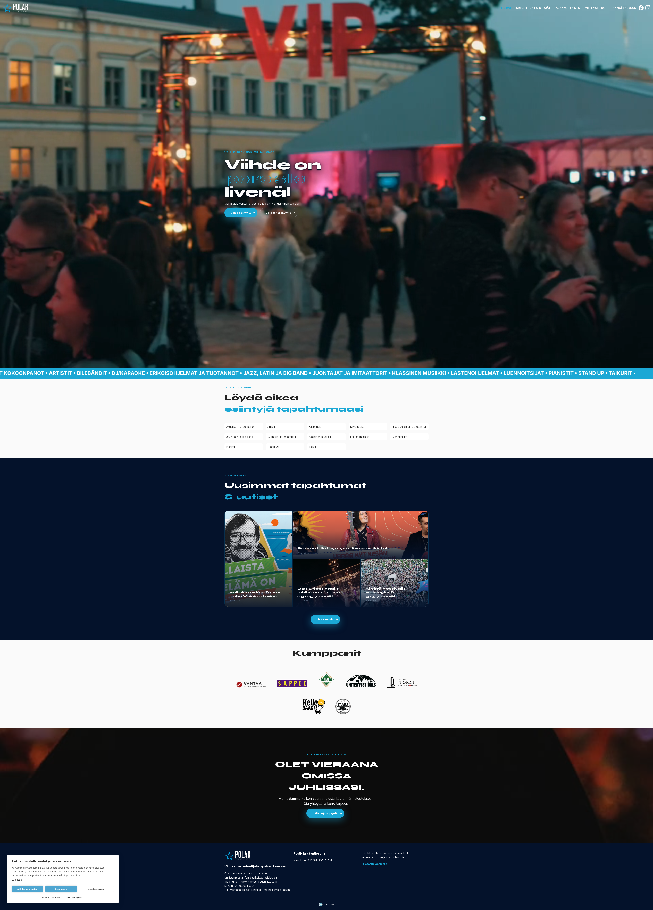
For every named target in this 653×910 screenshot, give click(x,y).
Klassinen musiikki (320, 436)
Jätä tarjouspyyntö (278, 212)
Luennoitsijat (399, 436)
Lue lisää (17, 879)
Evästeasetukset (96, 889)
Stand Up (273, 446)
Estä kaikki (61, 889)
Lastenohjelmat (359, 436)
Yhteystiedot (596, 8)
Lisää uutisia (325, 619)
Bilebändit (315, 426)
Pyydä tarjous (624, 8)
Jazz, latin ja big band (239, 436)
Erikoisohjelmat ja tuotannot (408, 426)
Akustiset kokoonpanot (240, 426)
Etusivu (505, 8)
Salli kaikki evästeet (27, 889)
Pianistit (231, 446)
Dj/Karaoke (357, 426)
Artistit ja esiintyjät (533, 8)
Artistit (271, 426)
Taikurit (313, 446)
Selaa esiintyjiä (241, 212)
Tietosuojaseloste (374, 864)
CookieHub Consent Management (68, 897)
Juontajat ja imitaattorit (281, 436)
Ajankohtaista (568, 8)
